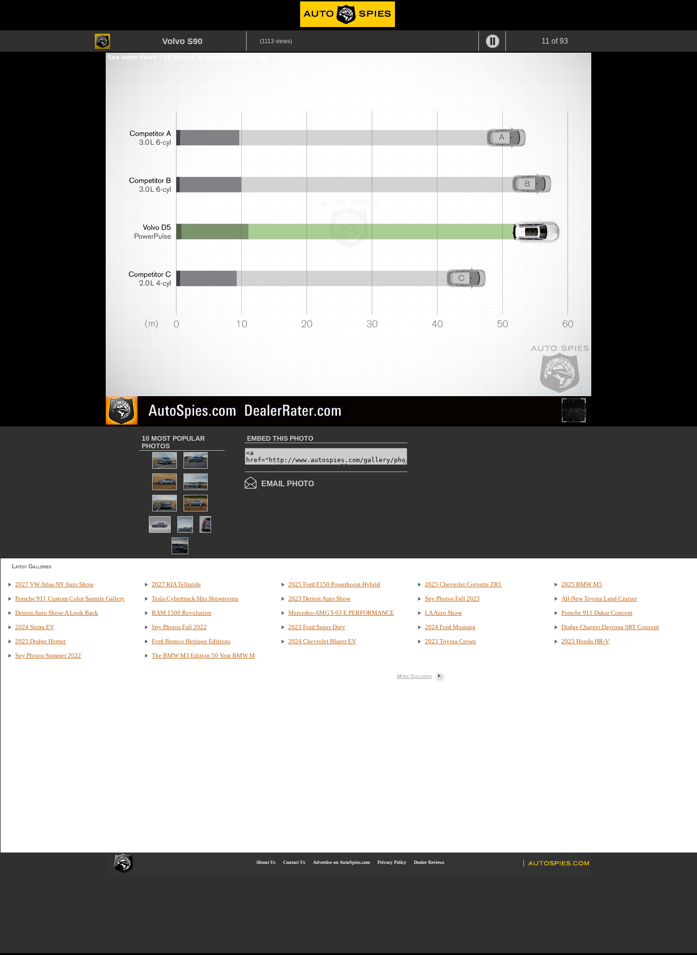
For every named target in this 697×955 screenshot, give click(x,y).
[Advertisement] (487, 491)
